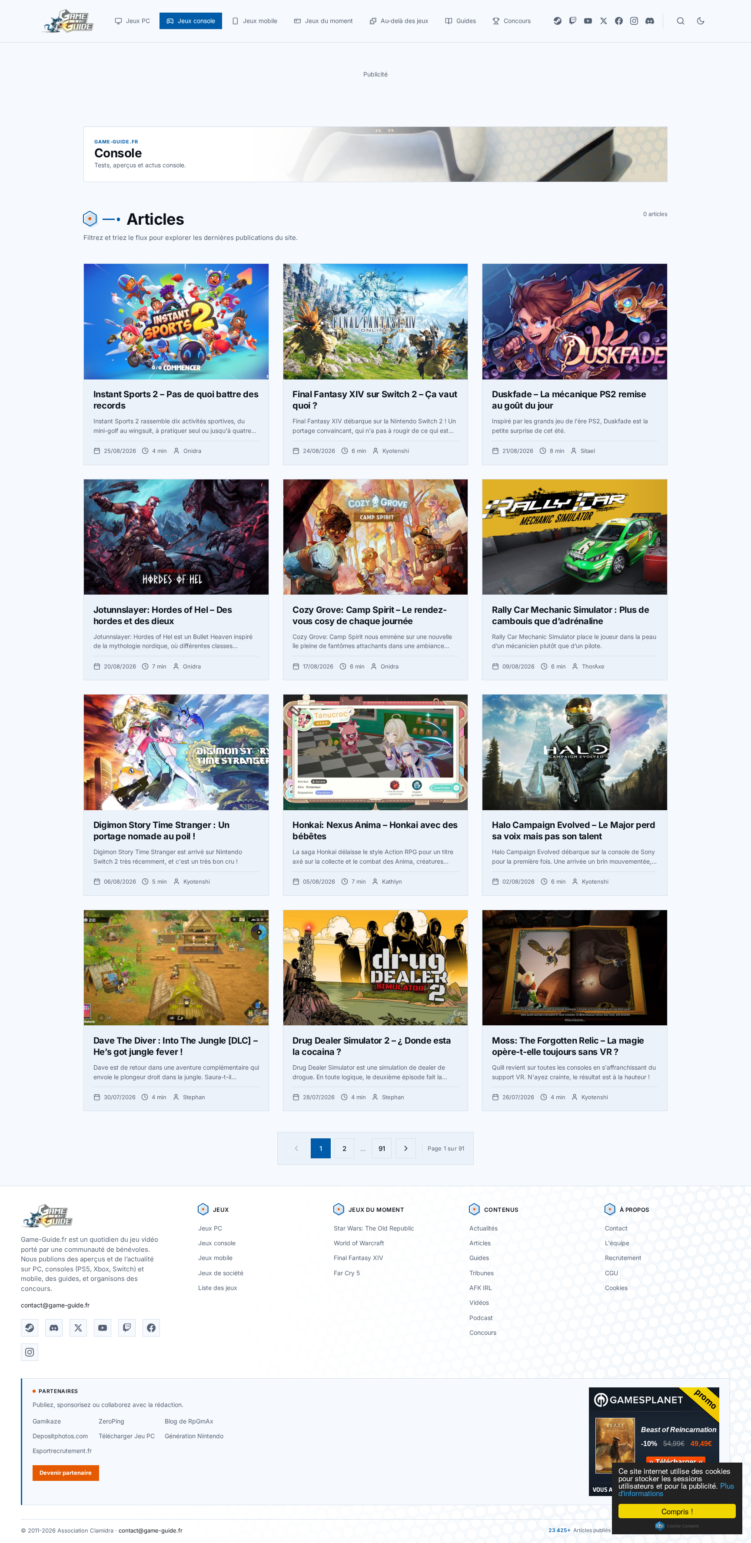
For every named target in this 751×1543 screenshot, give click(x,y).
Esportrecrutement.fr (62, 1450)
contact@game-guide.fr (55, 1305)
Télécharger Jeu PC (127, 1436)
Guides (479, 1257)
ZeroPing (111, 1421)
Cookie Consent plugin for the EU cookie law (677, 1526)
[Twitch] (573, 21)
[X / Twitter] (604, 21)
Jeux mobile (215, 1257)
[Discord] (650, 21)
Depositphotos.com (60, 1436)
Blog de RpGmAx (189, 1421)
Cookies (616, 1287)
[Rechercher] (680, 21)
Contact (616, 1228)
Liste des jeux (217, 1287)
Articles (480, 1243)
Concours (482, 1332)
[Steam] (558, 21)
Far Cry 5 (347, 1273)
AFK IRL (480, 1287)
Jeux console (217, 1243)
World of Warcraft (359, 1243)
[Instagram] (634, 21)
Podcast (481, 1317)
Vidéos (479, 1302)
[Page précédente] (296, 1148)
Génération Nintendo (194, 1436)
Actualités (483, 1228)
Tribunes (481, 1273)
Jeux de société (220, 1273)
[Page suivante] (406, 1148)
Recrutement (623, 1257)
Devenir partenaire (66, 1472)
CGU (611, 1273)
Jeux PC (210, 1228)
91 (382, 1148)
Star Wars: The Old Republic (374, 1228)
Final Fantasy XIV (358, 1257)
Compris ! (677, 1511)
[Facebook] (619, 21)
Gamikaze (47, 1421)
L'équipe (617, 1243)
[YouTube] (588, 21)
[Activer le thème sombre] (700, 21)
